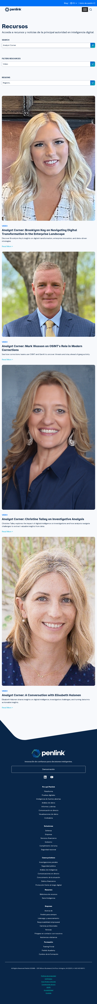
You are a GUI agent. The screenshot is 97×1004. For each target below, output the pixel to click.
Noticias (48, 930)
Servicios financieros (49, 838)
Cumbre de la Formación (48, 954)
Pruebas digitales (48, 795)
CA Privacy (48, 979)
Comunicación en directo (48, 810)
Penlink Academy (48, 950)
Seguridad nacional (48, 850)
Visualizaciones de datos (48, 814)
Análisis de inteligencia (48, 870)
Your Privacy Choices (48, 982)
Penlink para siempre (48, 914)
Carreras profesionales (48, 926)
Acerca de (49, 911)
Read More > (7, 246)
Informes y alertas (49, 806)
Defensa (48, 830)
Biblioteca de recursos (48, 894)
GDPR (48, 987)
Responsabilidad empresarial (48, 922)
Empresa (48, 834)
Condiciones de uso (48, 984)
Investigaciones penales (48, 862)
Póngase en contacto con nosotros (48, 933)
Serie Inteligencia (48, 898)
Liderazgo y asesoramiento (48, 918)
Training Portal (48, 947)
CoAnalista (48, 818)
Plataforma (48, 791)
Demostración (48, 769)
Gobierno (48, 842)
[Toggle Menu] (85, 9)
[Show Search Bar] (90, 9)
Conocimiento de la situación (48, 877)
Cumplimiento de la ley (48, 846)
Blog (66, 3)
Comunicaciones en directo (48, 874)
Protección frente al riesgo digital (49, 885)
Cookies (48, 993)
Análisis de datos (48, 803)
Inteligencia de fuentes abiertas (48, 799)
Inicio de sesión (86, 3)
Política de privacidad (48, 976)
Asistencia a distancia (48, 937)
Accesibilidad (48, 990)
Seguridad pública (49, 866)
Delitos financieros (48, 881)
